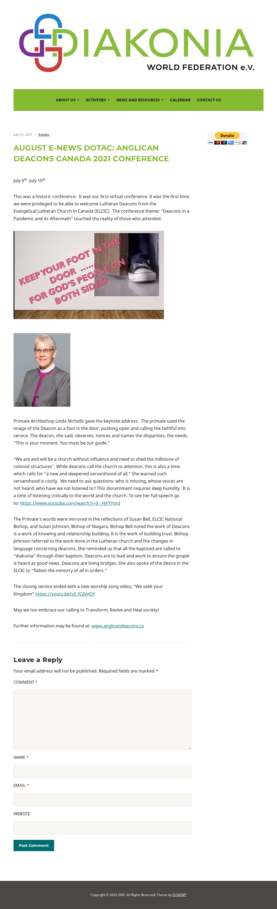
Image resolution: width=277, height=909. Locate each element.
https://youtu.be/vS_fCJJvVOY (65, 594)
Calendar (180, 99)
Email (21, 785)
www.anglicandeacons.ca (118, 626)
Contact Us (209, 99)
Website (22, 813)
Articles (44, 134)
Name (21, 757)
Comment (26, 682)
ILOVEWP (179, 895)
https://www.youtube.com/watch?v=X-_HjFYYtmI (70, 503)
